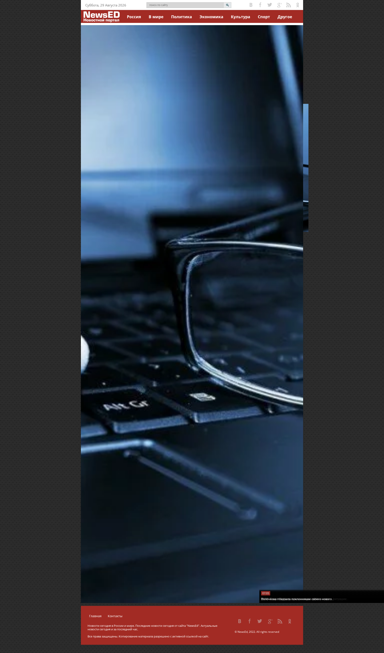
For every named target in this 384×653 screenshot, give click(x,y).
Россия (134, 16)
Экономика (211, 16)
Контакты (115, 616)
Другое (285, 16)
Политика (181, 16)
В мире (156, 16)
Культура (240, 16)
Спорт (264, 16)
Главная (95, 616)
